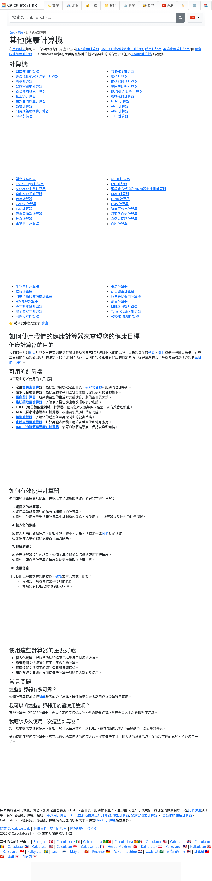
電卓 (11, 856)
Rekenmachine (125, 851)
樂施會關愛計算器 (176, 49)
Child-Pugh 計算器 (30, 184)
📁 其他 (110, 5)
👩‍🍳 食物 (148, 5)
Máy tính (77, 851)
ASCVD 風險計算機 (125, 316)
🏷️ (183, 5)
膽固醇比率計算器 (124, 86)
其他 (105, 533)
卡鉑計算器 (119, 286)
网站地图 (76, 828)
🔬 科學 (129, 5)
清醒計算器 (24, 291)
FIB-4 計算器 (120, 101)
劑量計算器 (119, 301)
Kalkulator (149, 846)
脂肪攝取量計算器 (29, 402)
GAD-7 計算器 (26, 204)
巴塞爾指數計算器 (29, 214)
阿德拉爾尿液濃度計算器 (34, 296)
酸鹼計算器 (24, 106)
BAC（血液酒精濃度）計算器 (122, 49)
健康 (20, 32)
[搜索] (180, 18)
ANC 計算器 (119, 106)
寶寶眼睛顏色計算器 (31, 91)
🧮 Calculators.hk (19, 5)
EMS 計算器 (120, 204)
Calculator (154, 841)
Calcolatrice (66, 841)
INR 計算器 (24, 209)
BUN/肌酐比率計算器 (126, 91)
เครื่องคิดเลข (176, 851)
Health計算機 (141, 54)
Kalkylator (35, 851)
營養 (151, 352)
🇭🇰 (167, 5)
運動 (58, 576)
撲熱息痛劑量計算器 (31, 101)
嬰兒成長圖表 (26, 179)
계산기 (27, 856)
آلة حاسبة (152, 851)
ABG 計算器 (119, 111)
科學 (42, 697)
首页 (12, 32)
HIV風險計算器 (27, 301)
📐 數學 (53, 5)
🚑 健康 (72, 5)
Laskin (56, 851)
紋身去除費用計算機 (126, 296)
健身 (161, 352)
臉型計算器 (119, 76)
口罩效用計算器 (87, 49)
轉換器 (92, 828)
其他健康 (19, 49)
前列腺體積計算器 (124, 81)
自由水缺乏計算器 (29, 194)
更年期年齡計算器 (29, 306)
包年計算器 (24, 199)
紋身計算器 (24, 218)
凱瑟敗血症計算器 (124, 214)
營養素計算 (30, 387)
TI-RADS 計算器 (122, 71)
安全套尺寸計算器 (29, 311)
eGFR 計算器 (120, 179)
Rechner (98, 851)
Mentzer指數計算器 (31, 189)
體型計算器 (153, 49)
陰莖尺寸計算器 (27, 223)
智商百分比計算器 (124, 209)
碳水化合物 (93, 387)
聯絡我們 (40, 828)
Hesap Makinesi (120, 846)
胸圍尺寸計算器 (27, 316)
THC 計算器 (119, 116)
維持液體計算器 (122, 96)
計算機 (199, 851)
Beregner (40, 841)
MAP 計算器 (120, 194)
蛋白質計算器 (26, 397)
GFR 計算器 (24, 116)
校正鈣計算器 (26, 96)
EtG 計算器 (119, 184)
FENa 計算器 (120, 199)
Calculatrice (90, 846)
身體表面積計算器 (124, 218)
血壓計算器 (119, 223)
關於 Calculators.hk (15, 828)
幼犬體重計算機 (122, 291)
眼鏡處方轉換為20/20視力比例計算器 (138, 189)
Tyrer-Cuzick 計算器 (126, 311)
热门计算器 (58, 828)
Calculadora (92, 841)
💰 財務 (91, 5)
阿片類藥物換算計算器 (32, 111)
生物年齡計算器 (27, 286)
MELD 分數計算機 (124, 306)
